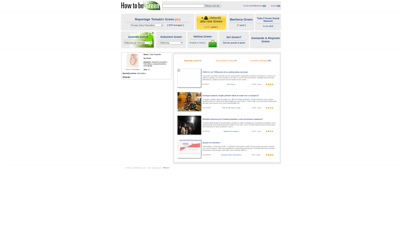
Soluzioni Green (171, 36)
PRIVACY (166, 168)
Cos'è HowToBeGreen (253, 6)
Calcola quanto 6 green (234, 43)
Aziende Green (138, 36)
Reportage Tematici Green (155, 19)
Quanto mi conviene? (211, 143)
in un (268, 26)
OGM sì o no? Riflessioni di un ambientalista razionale (225, 72)
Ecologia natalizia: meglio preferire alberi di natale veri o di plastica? (231, 96)
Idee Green (231, 84)
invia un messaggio (133, 69)
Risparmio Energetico (231, 131)
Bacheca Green (241, 19)
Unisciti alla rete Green (211, 19)
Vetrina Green (202, 36)
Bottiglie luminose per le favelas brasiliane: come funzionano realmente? (233, 119)
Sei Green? (233, 37)
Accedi (274, 6)
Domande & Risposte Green (265, 40)
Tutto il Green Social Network (268, 19)
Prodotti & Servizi (198, 43)
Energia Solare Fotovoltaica (231, 155)
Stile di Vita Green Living (231, 108)
